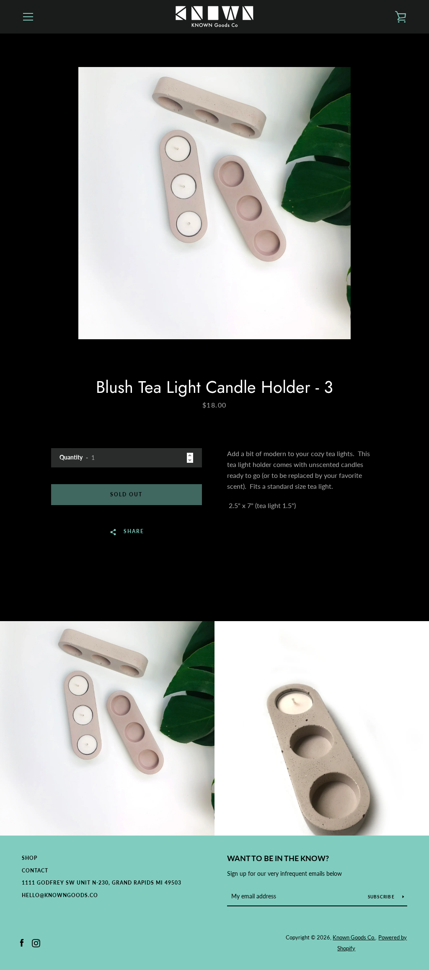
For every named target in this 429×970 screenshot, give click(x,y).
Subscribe (382, 896)
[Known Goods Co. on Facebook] (22, 942)
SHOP (29, 858)
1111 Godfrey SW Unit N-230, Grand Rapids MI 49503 (101, 883)
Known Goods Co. (354, 937)
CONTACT (35, 870)
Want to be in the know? (278, 858)
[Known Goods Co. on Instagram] (36, 942)
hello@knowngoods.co (60, 895)
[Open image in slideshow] (214, 203)
